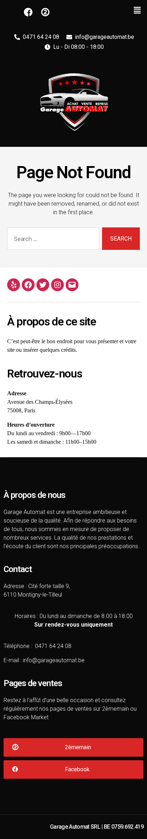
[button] (73, 747)
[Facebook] (28, 284)
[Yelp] (13, 284)
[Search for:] (51, 240)
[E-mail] (72, 284)
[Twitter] (42, 284)
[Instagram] (57, 284)
